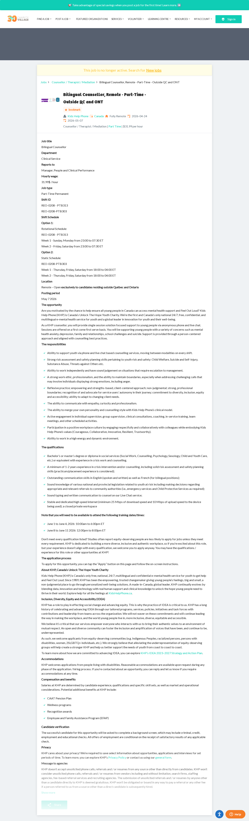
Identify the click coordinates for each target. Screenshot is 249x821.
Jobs (44, 82)
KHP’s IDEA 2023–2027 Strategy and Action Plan (171, 653)
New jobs (154, 70)
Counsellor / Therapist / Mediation (73, 82)
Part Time (114, 126)
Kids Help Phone (78, 116)
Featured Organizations (92, 19)
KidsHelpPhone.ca (120, 593)
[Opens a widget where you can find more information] (235, 814)
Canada (99, 116)
